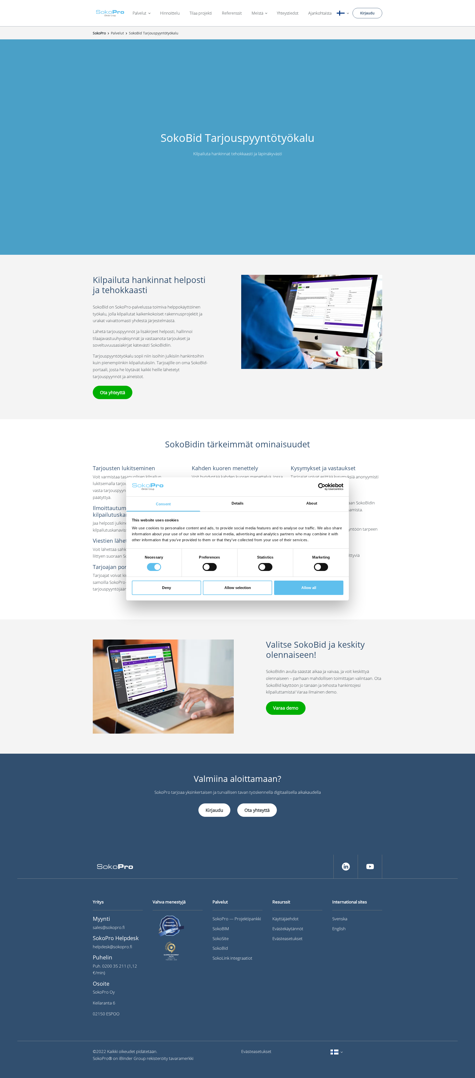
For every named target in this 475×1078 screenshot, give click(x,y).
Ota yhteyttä (112, 392)
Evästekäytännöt (287, 928)
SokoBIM (221, 928)
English (339, 928)
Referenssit (232, 13)
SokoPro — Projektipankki (237, 919)
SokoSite (221, 938)
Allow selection (237, 588)
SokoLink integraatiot (232, 958)
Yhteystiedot (287, 13)
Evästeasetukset (287, 938)
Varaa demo (285, 708)
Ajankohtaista (320, 13)
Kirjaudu (367, 13)
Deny (166, 588)
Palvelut (139, 13)
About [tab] (311, 503)
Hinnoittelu (170, 13)
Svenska (339, 919)
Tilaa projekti (201, 13)
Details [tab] (238, 503)
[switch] (210, 567)
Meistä (257, 13)
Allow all (308, 588)
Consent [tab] (163, 504)
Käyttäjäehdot (285, 919)
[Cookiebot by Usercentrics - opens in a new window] (321, 486)
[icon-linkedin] (346, 866)
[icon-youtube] (370, 866)
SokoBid (220, 948)
